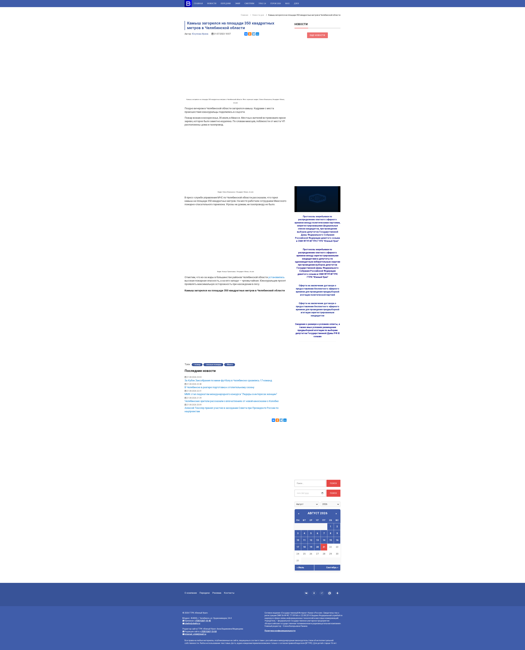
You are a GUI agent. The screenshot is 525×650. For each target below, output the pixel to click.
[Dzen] (337, 593)
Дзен (296, 3)
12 (311, 540)
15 (330, 540)
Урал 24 (262, 3)
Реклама (216, 593)
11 (304, 540)
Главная (198, 3)
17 (298, 547)
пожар (197, 364)
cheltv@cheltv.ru (192, 623)
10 (298, 540)
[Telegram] (253, 34)
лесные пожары (213, 364)
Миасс (230, 364)
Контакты (229, 593)
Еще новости (317, 35)
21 (324, 547)
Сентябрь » (332, 567)
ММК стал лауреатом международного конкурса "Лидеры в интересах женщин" (231, 394)
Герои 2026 (275, 3)
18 (304, 547)
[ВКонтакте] (246, 34)
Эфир (237, 3)
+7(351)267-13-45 (203, 621)
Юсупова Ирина (200, 34)
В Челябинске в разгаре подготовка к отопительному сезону (219, 387)
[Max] (330, 593)
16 (337, 540)
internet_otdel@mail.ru (195, 634)
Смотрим (249, 3)
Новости (211, 3)
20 (317, 547)
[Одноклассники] (249, 34)
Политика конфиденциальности (280, 631)
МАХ (287, 3)
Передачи (226, 3)
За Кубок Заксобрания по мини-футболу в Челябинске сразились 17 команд (228, 380)
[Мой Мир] (257, 34)
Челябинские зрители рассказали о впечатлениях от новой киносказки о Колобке (232, 401)
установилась (276, 277)
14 (324, 540)
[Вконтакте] (306, 593)
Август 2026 (318, 513)
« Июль (300, 567)
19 (311, 547)
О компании (191, 593)
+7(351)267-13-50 (208, 631)
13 (317, 540)
